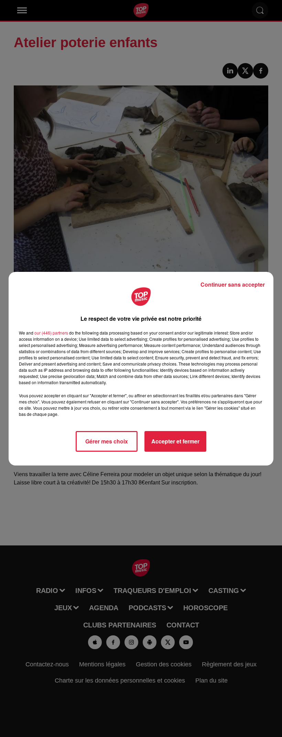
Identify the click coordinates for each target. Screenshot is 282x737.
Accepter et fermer (175, 441)
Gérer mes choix (106, 441)
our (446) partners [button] (51, 333)
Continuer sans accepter (232, 284)
